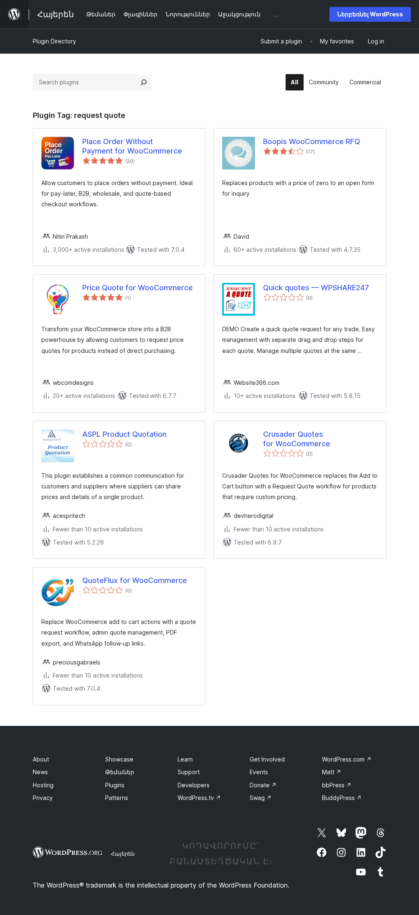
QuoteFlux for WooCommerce (134, 580)
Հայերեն (123, 853)
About (41, 759)
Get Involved (267, 759)
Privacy (43, 797)
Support (189, 771)
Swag (261, 797)
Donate (263, 785)
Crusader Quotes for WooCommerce (296, 439)
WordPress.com (347, 759)
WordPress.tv (199, 797)
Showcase (119, 759)
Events (259, 771)
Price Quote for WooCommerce (137, 287)
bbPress (336, 785)
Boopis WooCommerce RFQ (311, 141)
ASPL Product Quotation (124, 434)
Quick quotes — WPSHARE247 (316, 287)
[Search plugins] (143, 82)
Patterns (116, 797)
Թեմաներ (119, 771)
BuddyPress (342, 797)
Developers (194, 785)
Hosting (43, 785)
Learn (185, 759)
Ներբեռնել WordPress (370, 14)
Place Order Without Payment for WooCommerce (132, 146)
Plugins (114, 785)
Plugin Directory (54, 41)
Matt (331, 771)
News (40, 771)
